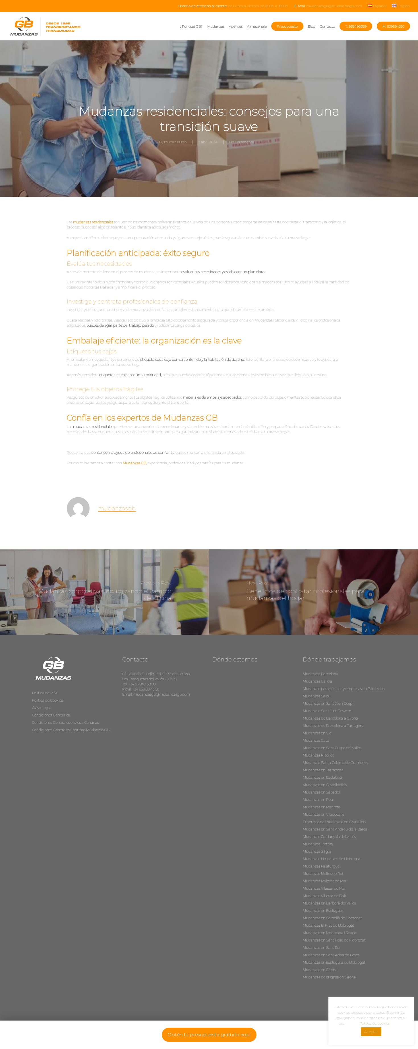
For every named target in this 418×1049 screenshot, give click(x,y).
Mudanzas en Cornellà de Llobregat (332, 918)
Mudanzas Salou (316, 696)
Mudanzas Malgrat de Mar (325, 881)
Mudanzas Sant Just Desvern (327, 711)
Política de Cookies (47, 700)
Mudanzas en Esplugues (323, 910)
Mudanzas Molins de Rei (323, 873)
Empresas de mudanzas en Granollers (334, 822)
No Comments (241, 142)
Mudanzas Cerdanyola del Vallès (329, 836)
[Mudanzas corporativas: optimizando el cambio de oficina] (104, 592)
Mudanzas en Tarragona (323, 770)
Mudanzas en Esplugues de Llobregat (334, 962)
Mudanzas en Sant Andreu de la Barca (335, 829)
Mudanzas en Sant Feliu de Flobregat (334, 940)
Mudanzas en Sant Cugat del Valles (332, 748)
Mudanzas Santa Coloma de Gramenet (335, 763)
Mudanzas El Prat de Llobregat (328, 925)
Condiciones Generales (51, 715)
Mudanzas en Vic (317, 733)
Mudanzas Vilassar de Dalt (324, 896)
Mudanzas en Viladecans (323, 814)
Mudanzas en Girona (320, 970)
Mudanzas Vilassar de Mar (324, 888)
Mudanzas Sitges (317, 851)
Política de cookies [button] (375, 1023)
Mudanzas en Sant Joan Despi (328, 703)
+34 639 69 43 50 (145, 689)
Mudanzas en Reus (318, 799)
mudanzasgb (175, 142)
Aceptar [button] (371, 1031)
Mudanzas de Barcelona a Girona (330, 718)
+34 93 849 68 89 (142, 684)
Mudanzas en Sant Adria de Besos (331, 955)
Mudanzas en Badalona (322, 777)
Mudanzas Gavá (316, 740)
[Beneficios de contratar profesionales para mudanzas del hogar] (313, 592)
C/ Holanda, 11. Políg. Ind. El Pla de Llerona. (156, 674)
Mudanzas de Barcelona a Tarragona (333, 726)
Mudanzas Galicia (317, 681)
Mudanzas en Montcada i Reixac (330, 933)
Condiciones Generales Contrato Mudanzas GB (70, 730)
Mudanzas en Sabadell (322, 792)
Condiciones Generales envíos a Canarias (65, 722)
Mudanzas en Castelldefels (325, 785)
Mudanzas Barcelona (320, 674)
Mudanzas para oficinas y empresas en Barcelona (344, 689)
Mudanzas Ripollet (318, 755)
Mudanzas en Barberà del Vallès (329, 903)
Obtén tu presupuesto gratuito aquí (209, 1034)
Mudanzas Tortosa (318, 844)
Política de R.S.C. (45, 693)
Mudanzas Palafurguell (322, 866)
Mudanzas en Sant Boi (321, 947)
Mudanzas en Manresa (321, 807)
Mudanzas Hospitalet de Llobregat (331, 859)
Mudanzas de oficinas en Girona (329, 977)
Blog (36, 95)
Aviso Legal (41, 708)
